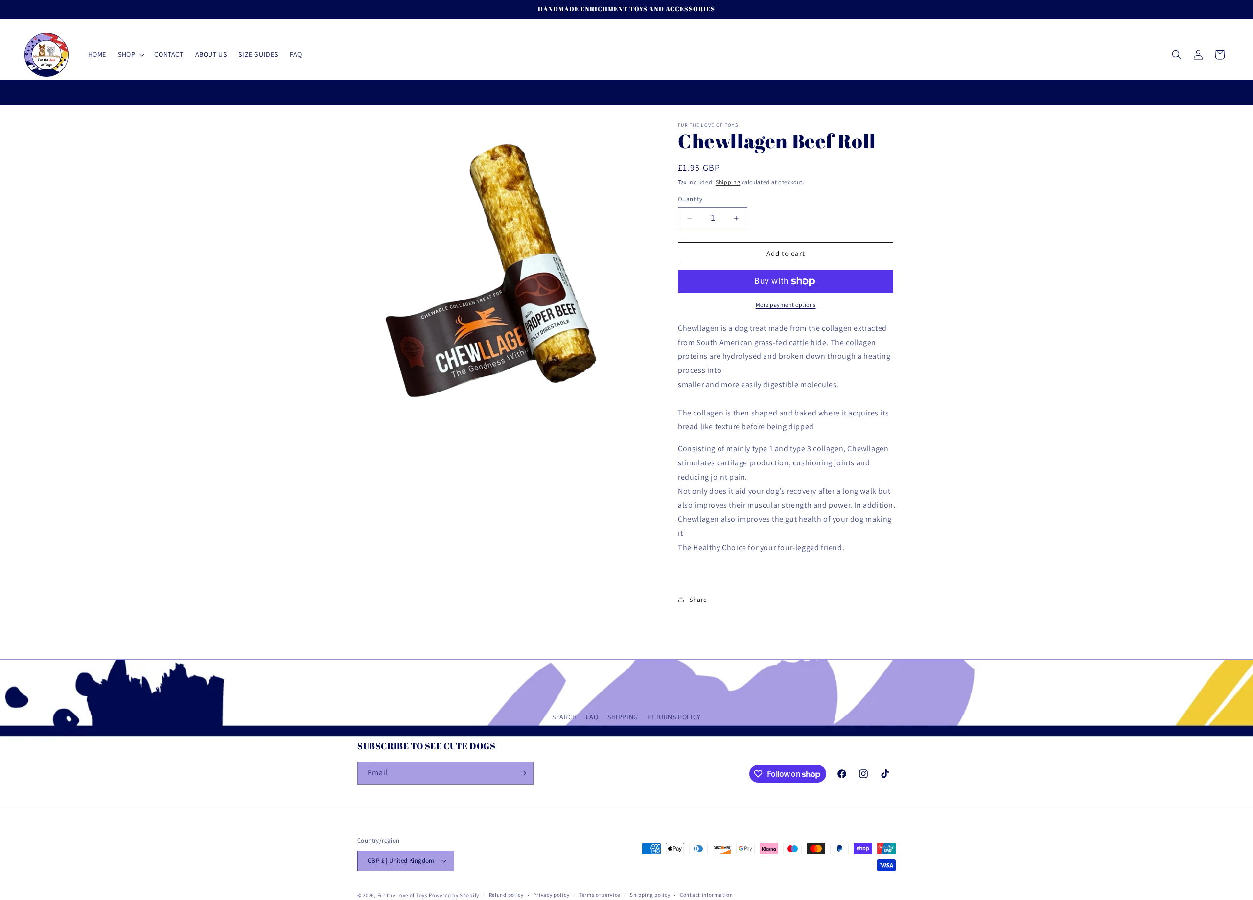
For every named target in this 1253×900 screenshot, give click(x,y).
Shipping (728, 181)
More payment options (786, 304)
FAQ (592, 717)
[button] (130, 54)
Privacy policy (551, 894)
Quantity (690, 199)
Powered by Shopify (454, 895)
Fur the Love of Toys (403, 895)
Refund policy (506, 894)
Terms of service (599, 894)
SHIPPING (622, 717)
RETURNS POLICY (673, 717)
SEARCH (564, 717)
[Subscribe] (522, 773)
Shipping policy (650, 894)
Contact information (706, 894)
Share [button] (698, 599)
